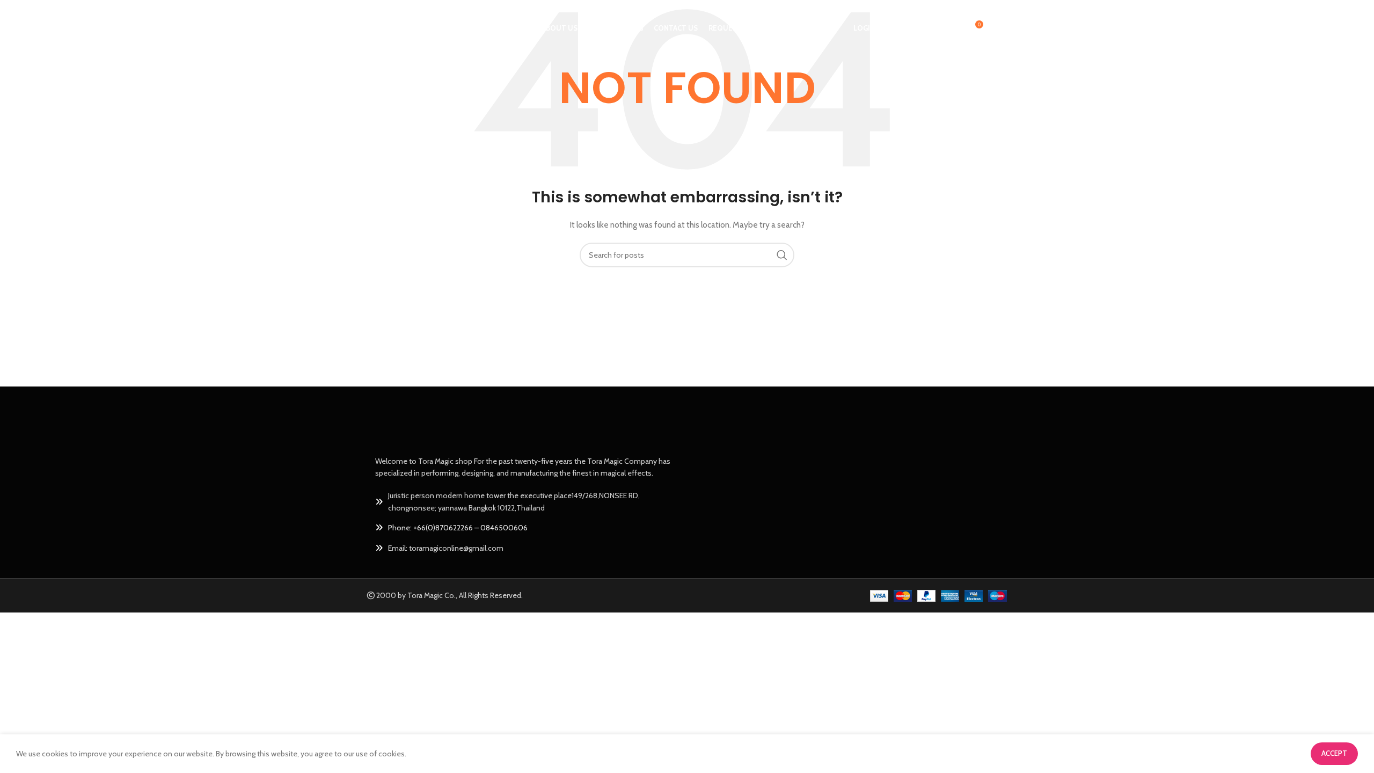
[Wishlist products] (951, 28)
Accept (1334, 753)
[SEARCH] (782, 255)
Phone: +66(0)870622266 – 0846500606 (458, 528)
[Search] (930, 28)
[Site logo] (405, 27)
